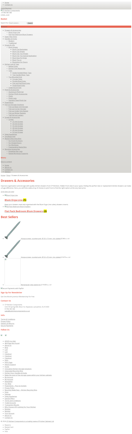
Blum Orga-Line (14, 32)
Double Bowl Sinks (19, 81)
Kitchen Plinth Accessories (18, 94)
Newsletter (9, 382)
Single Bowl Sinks (18, 85)
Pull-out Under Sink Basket (18, 111)
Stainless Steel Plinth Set (17, 100)
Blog (6, 348)
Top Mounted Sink (15, 77)
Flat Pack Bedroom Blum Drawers (21, 35)
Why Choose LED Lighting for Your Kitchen (20, 407)
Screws (11, 119)
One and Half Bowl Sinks (21, 83)
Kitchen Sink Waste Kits (17, 68)
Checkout (8, 354)
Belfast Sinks (13, 66)
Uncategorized (10, 136)
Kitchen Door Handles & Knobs (16, 373)
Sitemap (8, 394)
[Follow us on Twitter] (6, 335)
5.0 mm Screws (17, 132)
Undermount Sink (15, 88)
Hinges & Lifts (10, 45)
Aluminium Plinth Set (16, 92)
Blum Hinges (13, 47)
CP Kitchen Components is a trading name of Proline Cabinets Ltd (30, 421)
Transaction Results (12, 405)
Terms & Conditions (8, 319)
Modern (11, 41)
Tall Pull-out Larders (16, 115)
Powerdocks (9, 102)
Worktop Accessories (12, 149)
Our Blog (8, 384)
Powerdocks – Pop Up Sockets (15, 386)
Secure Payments (7, 326)
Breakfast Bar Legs (16, 151)
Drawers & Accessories (13, 30)
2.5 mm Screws (17, 122)
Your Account (9, 413)
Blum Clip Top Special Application (24, 56)
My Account (9, 377)
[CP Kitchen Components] (10, 10)
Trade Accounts (10, 403)
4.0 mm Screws (17, 128)
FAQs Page (8, 362)
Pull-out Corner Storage (17, 109)
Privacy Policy (5, 321)
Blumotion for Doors (20, 62)
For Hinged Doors (15, 143)
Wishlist (7, 409)
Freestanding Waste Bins (18, 147)
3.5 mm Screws (17, 126)
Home (7, 3)
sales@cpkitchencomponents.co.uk (17, 311)
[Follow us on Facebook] (2, 335)
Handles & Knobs (11, 39)
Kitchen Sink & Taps (12, 64)
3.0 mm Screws (17, 124)
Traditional (13, 43)
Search (30, 23)
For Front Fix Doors (16, 141)
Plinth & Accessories (12, 90)
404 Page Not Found (12, 343)
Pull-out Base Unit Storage (18, 107)
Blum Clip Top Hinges (20, 54)
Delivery (8, 172)
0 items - (5, 15)
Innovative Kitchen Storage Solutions (18, 369)
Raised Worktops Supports (18, 153)
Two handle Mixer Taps (20, 75)
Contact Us (9, 5)
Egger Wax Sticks (11, 37)
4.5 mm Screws (17, 130)
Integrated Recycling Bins (14, 371)
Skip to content (6, 162)
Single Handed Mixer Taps (21, 73)
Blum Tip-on (16, 60)
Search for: (5, 23)
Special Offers (10, 399)
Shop (8, 175)
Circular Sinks (17, 79)
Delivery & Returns (7, 323)
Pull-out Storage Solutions (14, 105)
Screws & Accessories (12, 117)
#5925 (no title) (10, 341)
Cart (6, 350)
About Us (8, 167)
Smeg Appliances (11, 134)
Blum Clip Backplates (20, 49)
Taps (10, 71)
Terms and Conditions (13, 401)
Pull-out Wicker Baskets (17, 113)
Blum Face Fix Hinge (19, 58)
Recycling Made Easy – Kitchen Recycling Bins (21, 390)
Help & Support (10, 365)
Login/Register (6, 8)
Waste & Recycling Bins (13, 139)
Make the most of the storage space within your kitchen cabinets (28, 375)
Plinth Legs (13, 98)
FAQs (6, 360)
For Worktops (14, 145)
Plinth (11, 96)
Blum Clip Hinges (18, 51)
